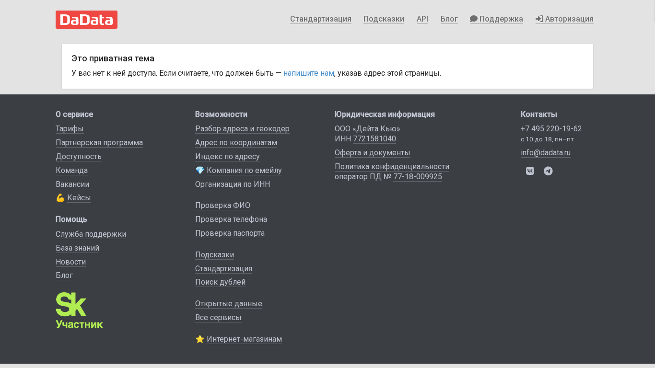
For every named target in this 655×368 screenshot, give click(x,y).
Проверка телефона (231, 219)
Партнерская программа (99, 142)
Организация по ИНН (232, 184)
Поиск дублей (220, 282)
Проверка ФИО (222, 205)
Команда (72, 170)
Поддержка (500, 18)
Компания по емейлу (244, 170)
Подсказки (383, 18)
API (422, 18)
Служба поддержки (91, 234)
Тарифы (70, 128)
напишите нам (308, 73)
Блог (449, 18)
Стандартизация (320, 18)
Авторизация (568, 18)
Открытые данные (228, 303)
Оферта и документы (372, 152)
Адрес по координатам (236, 142)
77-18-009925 (417, 176)
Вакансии (72, 184)
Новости (71, 261)
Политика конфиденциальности (392, 166)
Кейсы (79, 197)
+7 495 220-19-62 (551, 128)
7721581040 (374, 138)
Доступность (79, 156)
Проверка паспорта (230, 233)
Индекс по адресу (227, 156)
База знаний (77, 248)
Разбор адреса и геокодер (242, 128)
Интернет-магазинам (244, 339)
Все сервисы (218, 317)
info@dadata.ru (546, 152)
